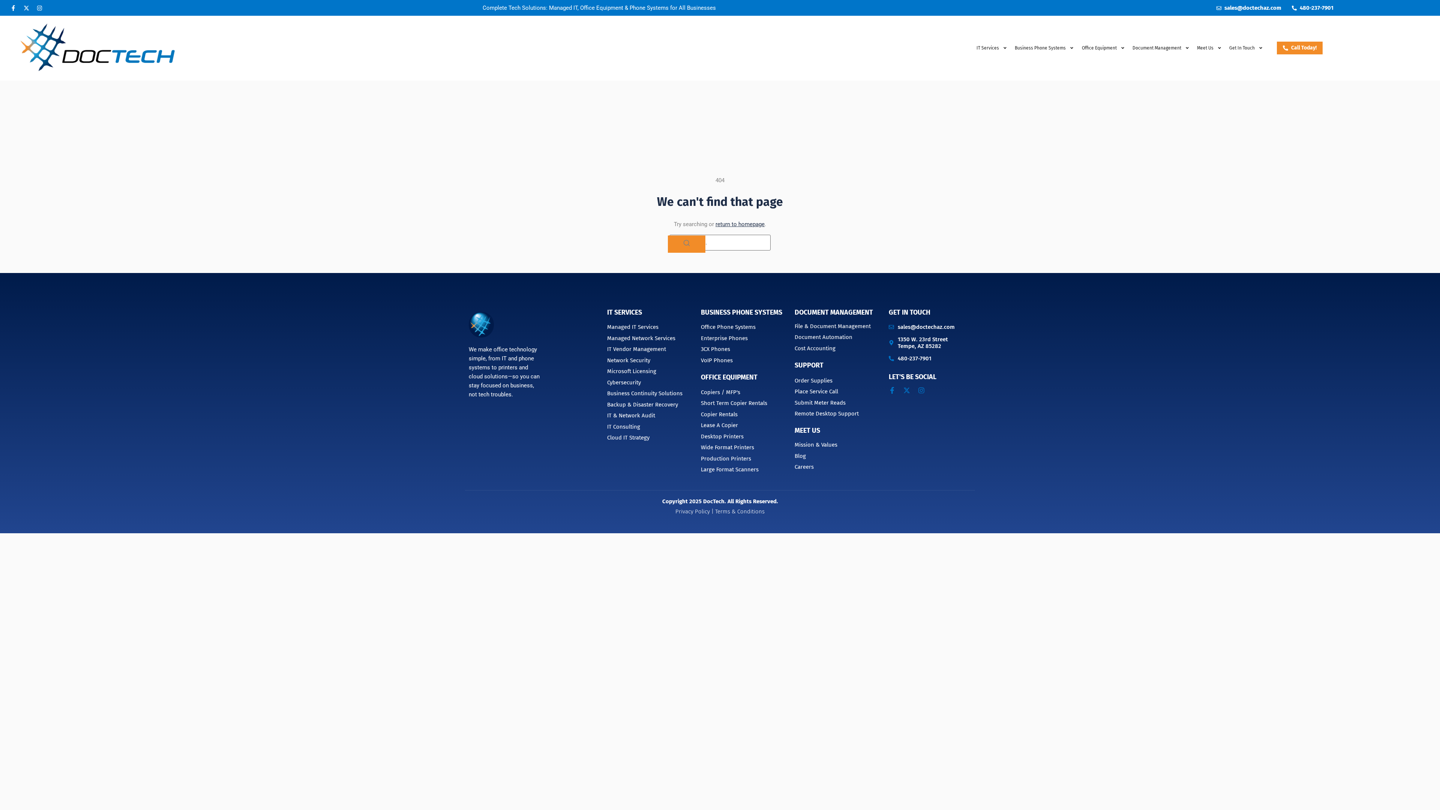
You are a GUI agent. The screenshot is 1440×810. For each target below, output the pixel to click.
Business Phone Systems (1040, 48)
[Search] (686, 244)
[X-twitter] (26, 8)
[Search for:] (720, 242)
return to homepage (740, 224)
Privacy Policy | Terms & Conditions (720, 511)
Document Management (834, 312)
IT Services (987, 48)
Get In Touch (1242, 48)
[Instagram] (39, 8)
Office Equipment (1099, 48)
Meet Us (1205, 48)
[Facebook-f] (13, 8)
